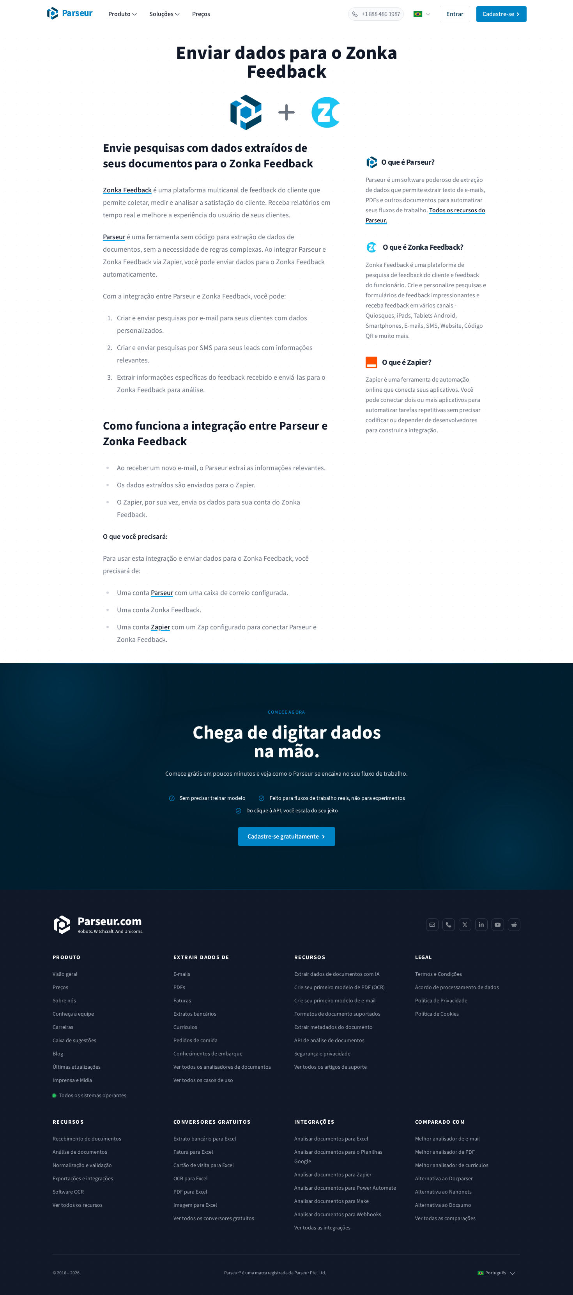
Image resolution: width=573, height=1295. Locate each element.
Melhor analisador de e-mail (447, 1139)
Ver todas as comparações (445, 1218)
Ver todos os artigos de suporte (330, 1067)
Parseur (114, 237)
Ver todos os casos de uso (203, 1080)
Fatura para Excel (193, 1152)
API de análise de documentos (329, 1041)
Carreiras (63, 1027)
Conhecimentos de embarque (207, 1054)
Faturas (182, 1001)
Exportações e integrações (83, 1179)
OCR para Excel (190, 1179)
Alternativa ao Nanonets (443, 1192)
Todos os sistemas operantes (92, 1096)
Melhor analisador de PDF (445, 1152)
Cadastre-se (498, 14)
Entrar (454, 14)
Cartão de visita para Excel (203, 1165)
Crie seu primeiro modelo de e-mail (335, 1001)
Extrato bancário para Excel (204, 1139)
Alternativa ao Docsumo (443, 1205)
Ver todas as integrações (322, 1228)
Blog (58, 1054)
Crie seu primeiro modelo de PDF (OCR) (339, 987)
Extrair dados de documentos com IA (337, 974)
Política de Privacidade (441, 1001)
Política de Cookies (437, 1014)
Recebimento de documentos (87, 1139)
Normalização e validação (82, 1165)
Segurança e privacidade (322, 1054)
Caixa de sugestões (74, 1041)
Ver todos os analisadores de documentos (222, 1067)
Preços (201, 14)
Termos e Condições (438, 974)
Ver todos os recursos (78, 1205)
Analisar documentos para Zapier (332, 1175)
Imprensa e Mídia (72, 1080)
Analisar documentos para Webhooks (337, 1215)
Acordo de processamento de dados (457, 987)
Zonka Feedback (127, 190)
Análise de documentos (80, 1152)
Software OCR (68, 1192)
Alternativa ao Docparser (444, 1179)
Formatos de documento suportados (337, 1014)
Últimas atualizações (77, 1067)
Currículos (185, 1027)
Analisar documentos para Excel (331, 1139)
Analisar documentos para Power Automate (345, 1188)
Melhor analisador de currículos (451, 1165)
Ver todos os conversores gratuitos (213, 1218)
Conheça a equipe (73, 1014)
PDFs (179, 987)
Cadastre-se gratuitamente (283, 836)
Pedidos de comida (195, 1041)
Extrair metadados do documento (333, 1027)
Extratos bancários (194, 1014)
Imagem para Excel (195, 1205)
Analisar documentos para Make (331, 1201)
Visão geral (65, 974)
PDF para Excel (190, 1192)
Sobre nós (64, 1001)
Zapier (160, 627)
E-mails (181, 974)
